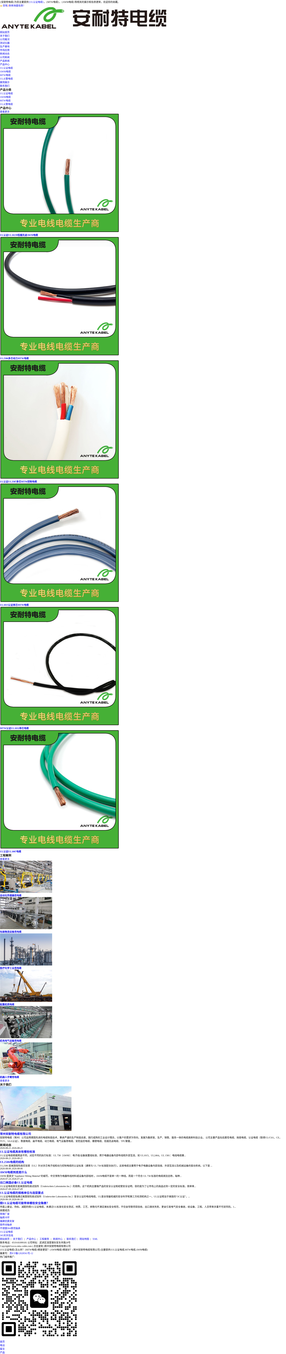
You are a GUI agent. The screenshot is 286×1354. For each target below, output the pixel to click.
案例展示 (5, 82)
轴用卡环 (5, 1217)
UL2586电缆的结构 (12, 1162)
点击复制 (38, 1246)
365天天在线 (6, 1235)
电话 (2, 1345)
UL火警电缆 (6, 78)
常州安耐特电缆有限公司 (15, 1133)
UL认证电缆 (6, 68)
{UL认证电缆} (36, 2)
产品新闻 (5, 61)
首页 (2, 1341)
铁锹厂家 (5, 1214)
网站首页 (5, 32)
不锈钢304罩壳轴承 (10, 1228)
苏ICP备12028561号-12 (21, 1253)
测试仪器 (5, 43)
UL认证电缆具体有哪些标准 (17, 1151)
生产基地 (5, 46)
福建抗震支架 (7, 1221)
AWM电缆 (5, 71)
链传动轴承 (6, 1224)
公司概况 (5, 39)
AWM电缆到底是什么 (13, 1172)
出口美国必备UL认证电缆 (16, 1182)
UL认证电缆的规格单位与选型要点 (22, 1192)
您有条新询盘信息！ (14, 5)
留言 (2, 1349)
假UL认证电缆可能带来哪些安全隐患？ (24, 1203)
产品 (2, 1352)
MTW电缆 (5, 75)
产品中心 (5, 64)
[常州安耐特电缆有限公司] (84, 29)
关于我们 (5, 36)
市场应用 (5, 50)
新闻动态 (5, 53)
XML (95, 1239)
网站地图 (84, 1239)
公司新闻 (5, 57)
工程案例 (44, 1239)
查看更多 (5, 111)
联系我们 (5, 86)
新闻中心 (58, 1239)
